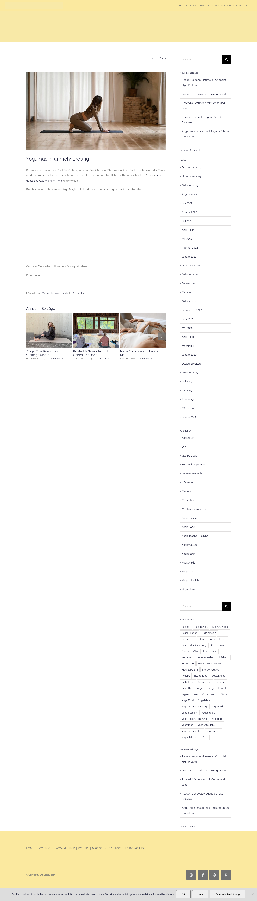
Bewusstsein (209, 633)
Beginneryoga (220, 626)
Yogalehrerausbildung (194, 706)
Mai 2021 (187, 292)
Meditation (188, 500)
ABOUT (49, 848)
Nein (200, 894)
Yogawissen (189, 589)
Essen (222, 639)
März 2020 (188, 345)
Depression (188, 639)
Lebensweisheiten (193, 473)
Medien (186, 491)
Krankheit (187, 657)
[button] (30, 338)
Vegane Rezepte (218, 688)
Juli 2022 (187, 221)
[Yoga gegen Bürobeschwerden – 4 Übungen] (96, 314)
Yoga (224, 694)
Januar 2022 (189, 256)
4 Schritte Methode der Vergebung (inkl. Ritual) (137, 353)
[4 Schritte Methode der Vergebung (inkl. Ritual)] (143, 314)
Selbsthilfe (188, 682)
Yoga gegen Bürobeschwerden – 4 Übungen (89, 355)
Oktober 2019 (190, 372)
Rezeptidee (200, 675)
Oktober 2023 (190, 185)
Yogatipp (217, 718)
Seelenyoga (218, 675)
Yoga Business (190, 518)
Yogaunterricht (61, 293)
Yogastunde (208, 712)
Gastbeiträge (189, 455)
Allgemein (188, 437)
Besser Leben (189, 633)
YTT (205, 737)
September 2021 (192, 283)
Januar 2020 (189, 354)
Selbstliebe (204, 682)
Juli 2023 (187, 203)
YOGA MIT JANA (66, 848)
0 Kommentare (78, 293)
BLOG (40, 848)
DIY (184, 446)
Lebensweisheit (206, 657)
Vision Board (209, 694)
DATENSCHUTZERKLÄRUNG (126, 848)
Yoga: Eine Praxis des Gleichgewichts (204, 94)
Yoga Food (188, 527)
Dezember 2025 (191, 167)
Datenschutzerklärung (227, 894)
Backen (186, 626)
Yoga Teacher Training (195, 535)
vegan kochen (190, 694)
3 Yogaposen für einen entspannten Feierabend (44, 353)
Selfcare (221, 682)
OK (183, 894)
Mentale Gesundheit (194, 509)
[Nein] (252, 894)
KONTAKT (83, 848)
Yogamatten (189, 544)
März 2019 (188, 408)
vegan (200, 688)
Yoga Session (189, 712)
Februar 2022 (190, 247)
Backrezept (201, 626)
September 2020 (192, 310)
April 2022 (188, 230)
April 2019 (188, 399)
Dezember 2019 (191, 363)
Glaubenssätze (190, 651)
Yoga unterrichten (192, 731)
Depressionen (207, 639)
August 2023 (189, 194)
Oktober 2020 (190, 301)
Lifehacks (187, 482)
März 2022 (188, 238)
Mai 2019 (187, 390)
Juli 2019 (187, 381)
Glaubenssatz (219, 645)
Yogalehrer (204, 700)
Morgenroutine (210, 669)
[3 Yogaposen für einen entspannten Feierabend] (49, 314)
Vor (161, 58)
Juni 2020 (187, 319)
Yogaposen (188, 553)
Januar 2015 (189, 417)
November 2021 (191, 265)
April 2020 (188, 337)
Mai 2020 (187, 328)
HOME (30, 848)
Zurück (151, 58)
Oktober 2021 (190, 274)
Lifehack (224, 657)
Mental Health (190, 669)
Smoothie (187, 688)
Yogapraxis (47, 293)
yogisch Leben (190, 737)
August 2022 (189, 212)
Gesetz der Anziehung (194, 645)
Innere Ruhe (210, 651)
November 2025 (191, 176)
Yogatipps (188, 571)
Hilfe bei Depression (194, 464)
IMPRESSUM (99, 848)
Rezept (186, 675)
